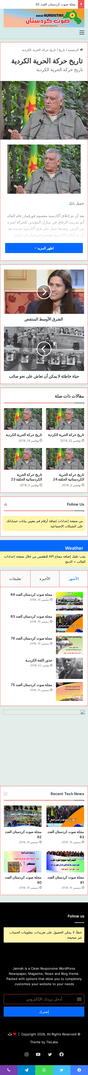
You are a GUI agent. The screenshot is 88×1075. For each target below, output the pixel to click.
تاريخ (62, 50)
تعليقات (15, 578)
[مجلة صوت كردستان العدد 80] (23, 861)
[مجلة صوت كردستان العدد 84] (69, 601)
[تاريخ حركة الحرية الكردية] (65, 419)
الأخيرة (45, 578)
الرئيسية (74, 50)
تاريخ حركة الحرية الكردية (39, 50)
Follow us (76, 916)
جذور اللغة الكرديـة (38, 660)
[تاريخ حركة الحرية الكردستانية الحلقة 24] (65, 459)
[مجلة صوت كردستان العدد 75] (69, 691)
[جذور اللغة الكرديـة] (69, 668)
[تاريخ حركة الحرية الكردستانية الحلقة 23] (23, 459)
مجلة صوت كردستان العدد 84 (31, 594)
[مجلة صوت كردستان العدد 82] (23, 816)
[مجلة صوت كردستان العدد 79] (69, 645)
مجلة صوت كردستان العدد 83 (31, 616)
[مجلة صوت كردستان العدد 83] (69, 623)
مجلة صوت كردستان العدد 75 (31, 685)
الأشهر (74, 578)
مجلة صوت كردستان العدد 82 (56, 4)
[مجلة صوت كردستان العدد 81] (65, 861)
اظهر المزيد (45, 248)
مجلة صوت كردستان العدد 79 (31, 638)
